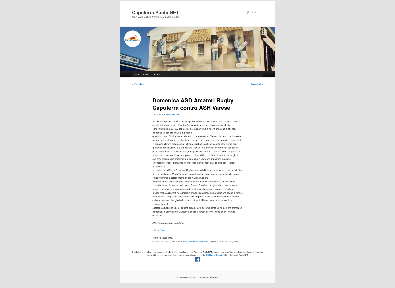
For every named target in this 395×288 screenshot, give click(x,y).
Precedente (138, 84)
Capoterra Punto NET (155, 12)
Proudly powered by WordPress (204, 277)
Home (136, 74)
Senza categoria (190, 241)
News (145, 74)
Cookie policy (182, 277)
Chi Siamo (210, 255)
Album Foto (159, 230)
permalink (223, 241)
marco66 (204, 241)
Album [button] (157, 74)
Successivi (257, 84)
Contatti (219, 255)
